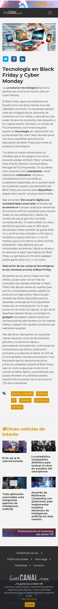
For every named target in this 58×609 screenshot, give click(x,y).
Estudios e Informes (22, 393)
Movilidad (25, 400)
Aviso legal (41, 559)
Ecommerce (41, 400)
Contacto (38, 565)
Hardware (17, 407)
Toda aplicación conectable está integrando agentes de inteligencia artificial (13, 502)
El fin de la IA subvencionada (12, 460)
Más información (29, 599)
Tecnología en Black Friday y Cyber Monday (28, 75)
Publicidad (21, 565)
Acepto (29, 604)
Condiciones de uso (27, 553)
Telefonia (41, 393)
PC (13, 400)
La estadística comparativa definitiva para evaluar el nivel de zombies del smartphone (41, 464)
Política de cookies (17, 559)
